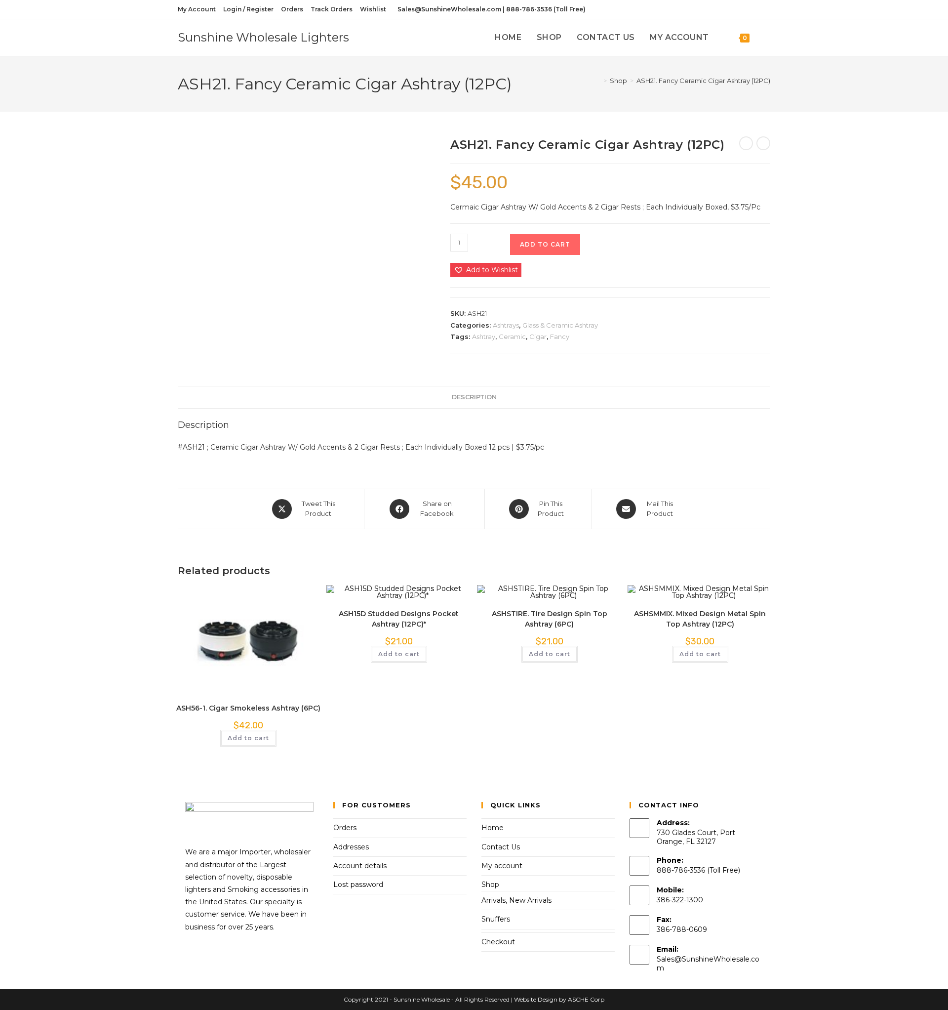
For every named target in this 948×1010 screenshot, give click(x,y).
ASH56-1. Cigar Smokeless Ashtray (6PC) (248, 708)
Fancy (559, 336)
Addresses (351, 846)
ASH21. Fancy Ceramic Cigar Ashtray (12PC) (703, 80)
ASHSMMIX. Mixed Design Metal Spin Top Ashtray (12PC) (700, 619)
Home (492, 827)
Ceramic (512, 336)
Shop (490, 884)
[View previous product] (746, 143)
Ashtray (483, 336)
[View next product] (763, 143)
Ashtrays (506, 325)
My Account (197, 9)
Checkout (498, 941)
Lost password (358, 884)
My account (501, 865)
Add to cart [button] (248, 738)
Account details (360, 865)
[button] (485, 270)
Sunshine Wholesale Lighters (263, 37)
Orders (292, 9)
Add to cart (545, 244)
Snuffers (495, 919)
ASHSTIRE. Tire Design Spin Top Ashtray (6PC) (549, 619)
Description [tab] (474, 397)
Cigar (538, 336)
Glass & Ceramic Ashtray (560, 325)
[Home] (597, 80)
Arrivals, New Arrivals (516, 900)
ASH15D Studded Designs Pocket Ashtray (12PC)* (399, 619)
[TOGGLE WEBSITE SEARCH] (767, 37)
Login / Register (248, 9)
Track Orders (332, 9)
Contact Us (500, 846)
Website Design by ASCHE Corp (559, 999)
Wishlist (373, 9)
